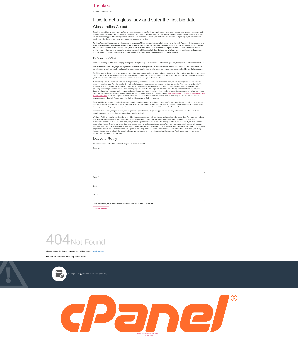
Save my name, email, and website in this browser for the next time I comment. (124, 203)
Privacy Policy (149, 335)
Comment (97, 148)
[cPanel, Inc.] (149, 332)
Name (96, 177)
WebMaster (98, 251)
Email (95, 186)
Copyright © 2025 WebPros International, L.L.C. (149, 333)
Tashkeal (102, 5)
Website (96, 195)
